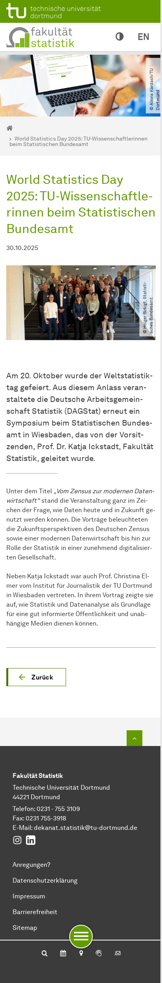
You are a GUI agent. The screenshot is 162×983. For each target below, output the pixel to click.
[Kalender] (63, 954)
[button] (36, 677)
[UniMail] (117, 954)
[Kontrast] (119, 37)
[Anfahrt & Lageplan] (80, 954)
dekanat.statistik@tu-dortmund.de (85, 827)
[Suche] (44, 954)
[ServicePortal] (98, 954)
